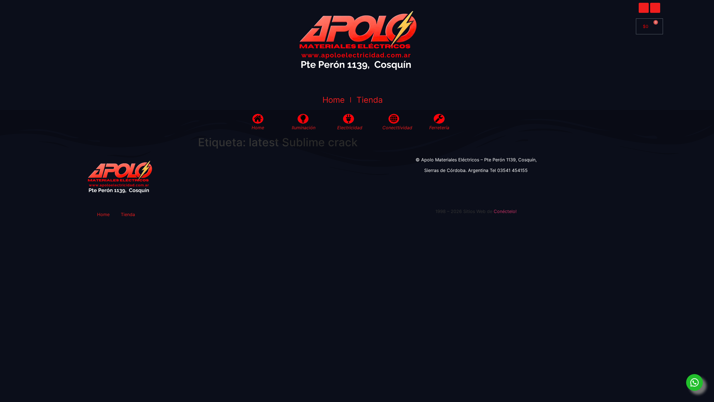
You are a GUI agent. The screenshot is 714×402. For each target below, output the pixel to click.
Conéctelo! (505, 211)
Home (333, 100)
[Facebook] (644, 8)
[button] (694, 382)
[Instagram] (655, 8)
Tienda (369, 100)
